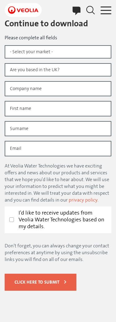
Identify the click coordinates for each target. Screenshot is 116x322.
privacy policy (83, 200)
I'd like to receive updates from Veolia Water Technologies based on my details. (61, 219)
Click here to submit (37, 282)
